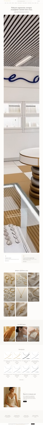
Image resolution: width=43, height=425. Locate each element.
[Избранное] (37, 1)
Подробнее (8, 359)
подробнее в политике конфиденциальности (20, 424)
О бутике (25, 401)
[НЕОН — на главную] (7, 1)
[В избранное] (11, 352)
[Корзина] (39, 1)
